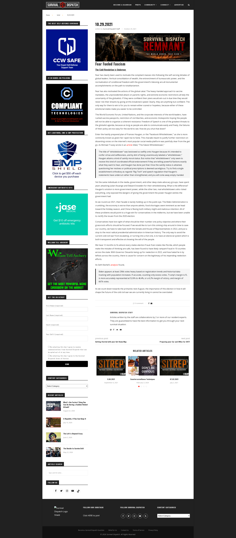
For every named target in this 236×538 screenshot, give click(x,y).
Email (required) (52, 325)
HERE (90, 515)
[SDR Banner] (142, 35)
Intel (58, 15)
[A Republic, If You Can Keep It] (53, 422)
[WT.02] (67, 249)
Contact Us (125, 530)
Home (48, 15)
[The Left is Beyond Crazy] (53, 437)
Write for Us (112, 530)
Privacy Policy (153, 530)
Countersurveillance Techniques (142, 379)
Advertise (179, 5)
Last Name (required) (54, 315)
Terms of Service (138, 530)
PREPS (138, 5)
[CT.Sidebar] (67, 85)
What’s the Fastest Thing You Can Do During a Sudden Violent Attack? (75, 404)
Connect (165, 5)
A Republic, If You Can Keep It (74, 419)
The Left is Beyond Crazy (72, 433)
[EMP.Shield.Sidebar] (67, 140)
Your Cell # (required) (54, 334)
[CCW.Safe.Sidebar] (67, 30)
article (129, 145)
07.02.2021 (174, 379)
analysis (114, 264)
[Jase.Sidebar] (67, 195)
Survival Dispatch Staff (111, 29)
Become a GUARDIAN (122, 5)
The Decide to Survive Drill (73, 448)
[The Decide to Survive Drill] (53, 452)
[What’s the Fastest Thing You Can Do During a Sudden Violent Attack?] (53, 406)
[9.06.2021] (111, 365)
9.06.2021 (111, 379)
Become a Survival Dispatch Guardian (91, 530)
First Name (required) (54, 306)
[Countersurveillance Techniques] (142, 365)
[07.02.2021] (174, 365)
